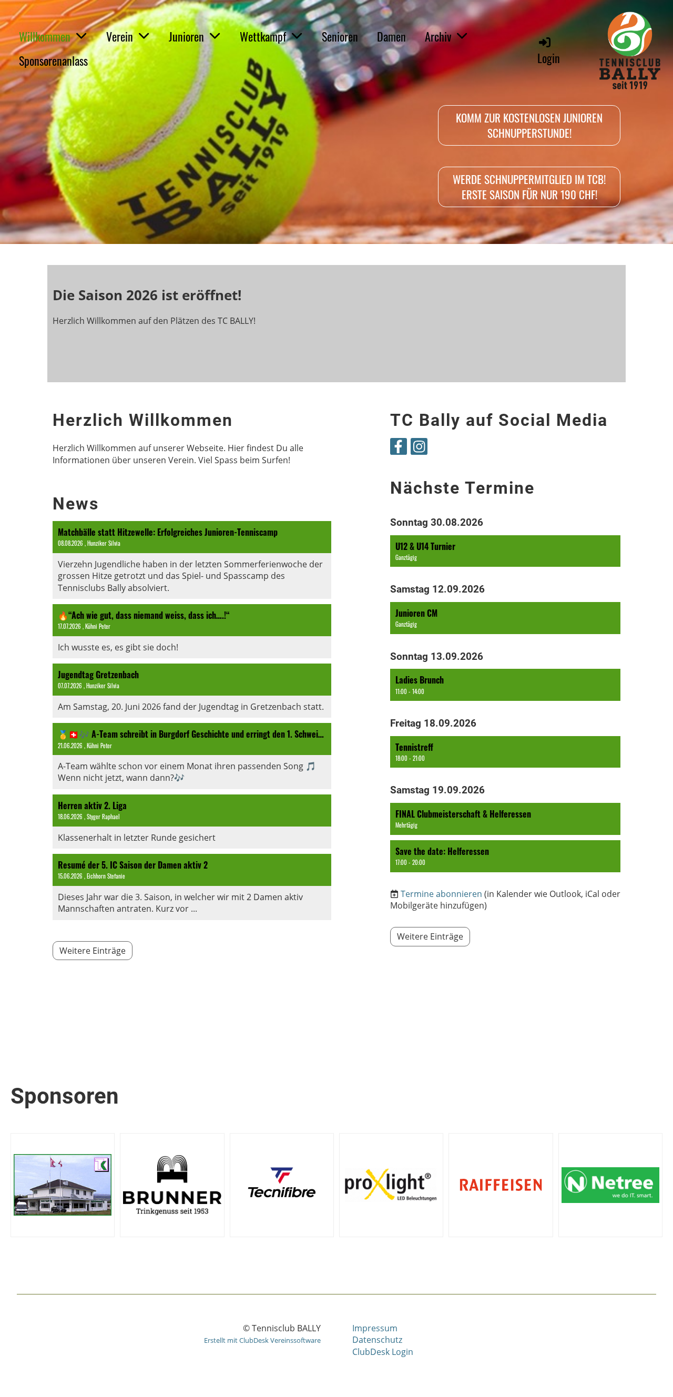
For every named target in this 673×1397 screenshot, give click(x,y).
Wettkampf (263, 36)
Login (548, 57)
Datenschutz (377, 1339)
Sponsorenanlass (53, 60)
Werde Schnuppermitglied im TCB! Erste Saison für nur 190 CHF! (529, 186)
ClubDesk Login (382, 1352)
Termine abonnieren (441, 894)
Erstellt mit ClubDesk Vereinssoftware (262, 1340)
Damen (391, 36)
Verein (119, 36)
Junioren (186, 36)
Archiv (438, 36)
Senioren (340, 36)
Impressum (374, 1328)
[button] (505, 551)
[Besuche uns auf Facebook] (398, 448)
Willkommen (44, 36)
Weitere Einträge (92, 950)
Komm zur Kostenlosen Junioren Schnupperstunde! (529, 125)
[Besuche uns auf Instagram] (419, 448)
